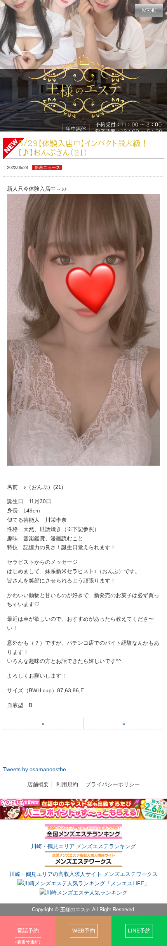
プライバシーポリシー (112, 784)
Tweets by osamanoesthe (34, 769)
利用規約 (67, 784)
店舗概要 (38, 784)
